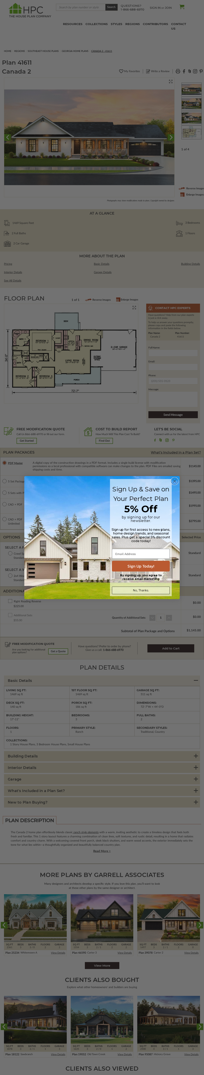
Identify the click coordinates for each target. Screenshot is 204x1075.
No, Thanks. (141, 590)
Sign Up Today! (141, 566)
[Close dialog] (174, 481)
